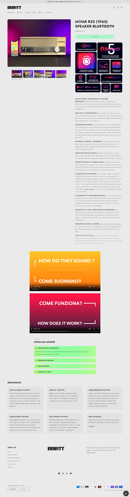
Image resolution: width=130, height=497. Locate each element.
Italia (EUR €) (12, 489)
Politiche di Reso (12, 455)
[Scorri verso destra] (69, 74)
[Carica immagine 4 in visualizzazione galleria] (50, 74)
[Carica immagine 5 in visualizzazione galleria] (61, 74)
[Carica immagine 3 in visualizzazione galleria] (39, 74)
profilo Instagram (90, 189)
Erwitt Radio (111, 490)
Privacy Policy (12, 464)
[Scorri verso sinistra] (9, 74)
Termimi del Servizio (13, 461)
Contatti (10, 467)
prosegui (91, 426)
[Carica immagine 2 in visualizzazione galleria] (28, 74)
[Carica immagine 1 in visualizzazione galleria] (17, 74)
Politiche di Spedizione (14, 458)
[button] (11, 12)
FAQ (9, 451)
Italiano (24, 489)
